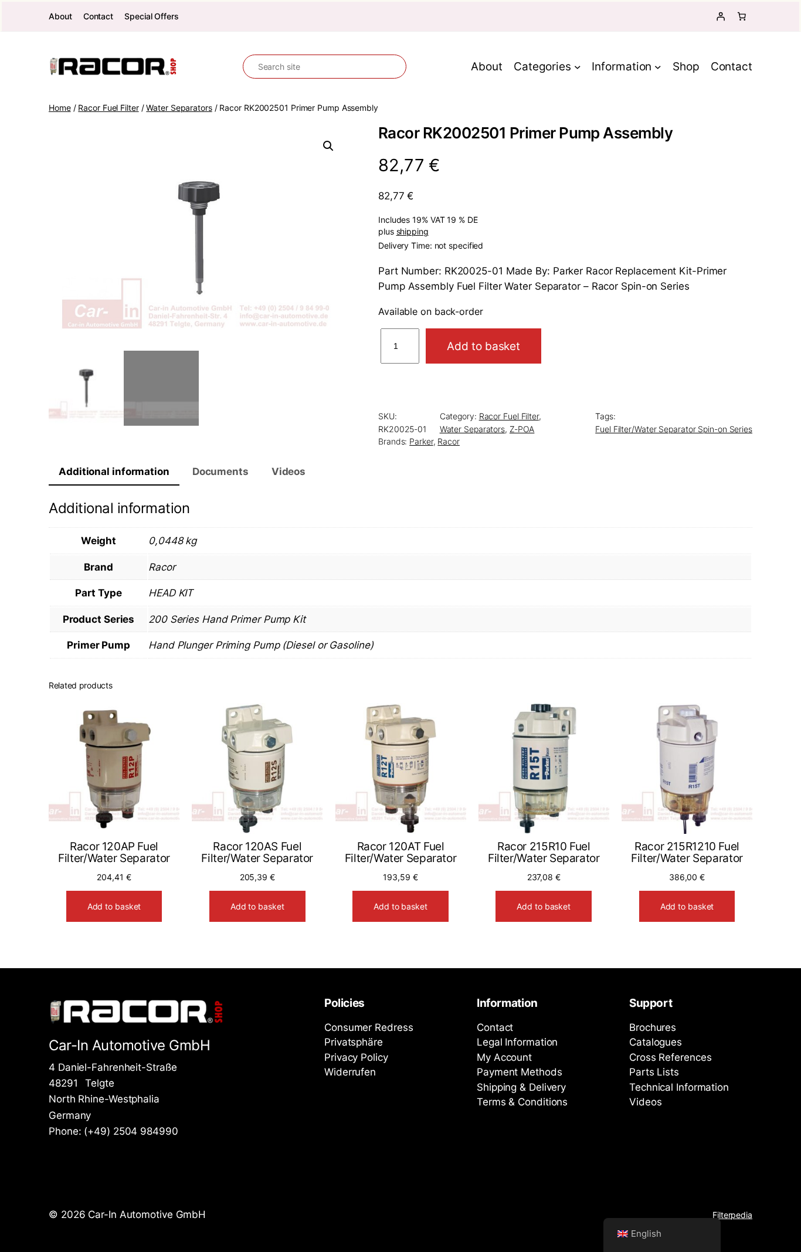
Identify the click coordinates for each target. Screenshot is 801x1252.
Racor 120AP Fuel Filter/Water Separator (114, 852)
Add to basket (483, 346)
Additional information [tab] (114, 471)
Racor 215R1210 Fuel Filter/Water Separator (687, 852)
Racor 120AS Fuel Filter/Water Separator (257, 852)
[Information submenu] (657, 66)
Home (60, 108)
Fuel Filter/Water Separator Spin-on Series (673, 429)
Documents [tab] (220, 471)
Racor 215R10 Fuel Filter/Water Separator (544, 852)
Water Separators (179, 108)
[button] (328, 146)
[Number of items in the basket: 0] (741, 16)
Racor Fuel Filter (108, 108)
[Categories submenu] (577, 66)
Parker (421, 441)
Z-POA (522, 429)
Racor (448, 441)
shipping (412, 231)
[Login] (720, 16)
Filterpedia (732, 1215)
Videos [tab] (288, 471)
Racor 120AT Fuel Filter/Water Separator (401, 852)
